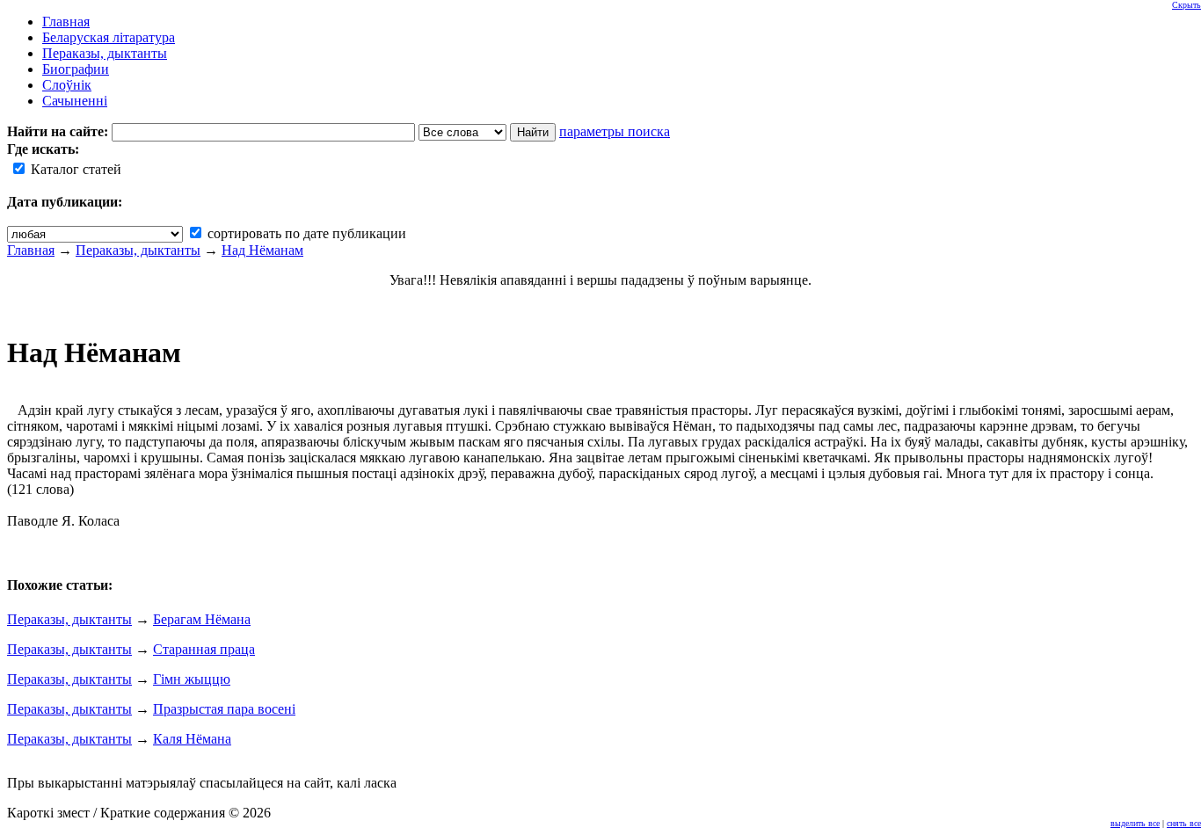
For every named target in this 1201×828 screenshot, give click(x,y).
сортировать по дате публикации (305, 233)
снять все (1184, 823)
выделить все (1135, 823)
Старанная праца (204, 649)
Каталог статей (74, 169)
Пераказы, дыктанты (138, 250)
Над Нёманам (262, 250)
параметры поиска (614, 131)
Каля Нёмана (192, 738)
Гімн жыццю (191, 679)
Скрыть (1186, 5)
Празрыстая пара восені (224, 708)
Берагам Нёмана (202, 619)
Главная (31, 250)
